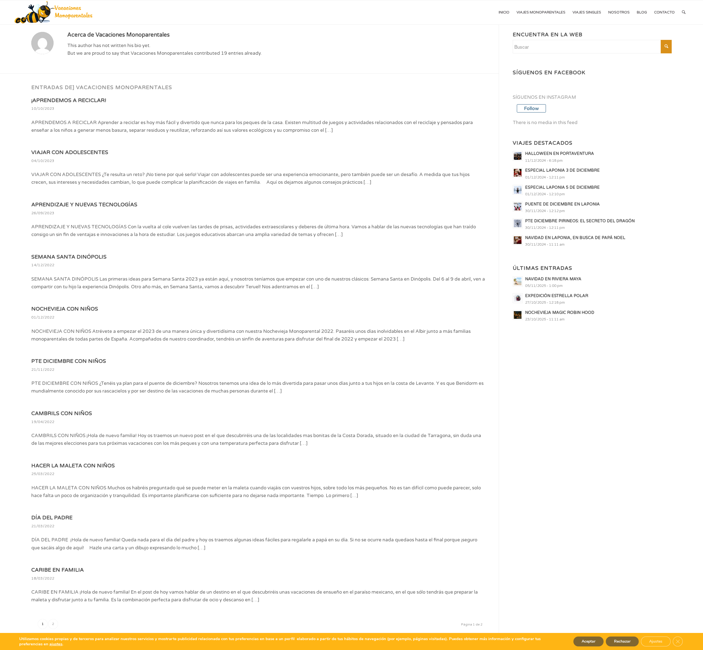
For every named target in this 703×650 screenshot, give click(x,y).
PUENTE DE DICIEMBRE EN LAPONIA (562, 204)
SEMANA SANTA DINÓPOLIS (69, 257)
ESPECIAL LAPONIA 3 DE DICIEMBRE (562, 170)
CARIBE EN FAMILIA (57, 570)
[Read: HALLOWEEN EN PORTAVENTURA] (518, 156)
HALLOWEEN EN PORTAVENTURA (559, 153)
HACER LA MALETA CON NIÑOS (73, 466)
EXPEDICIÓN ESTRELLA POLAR (556, 296)
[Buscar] (683, 12)
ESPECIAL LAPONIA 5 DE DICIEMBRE (562, 187)
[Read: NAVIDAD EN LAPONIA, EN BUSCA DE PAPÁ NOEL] (518, 240)
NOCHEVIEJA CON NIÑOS (64, 309)
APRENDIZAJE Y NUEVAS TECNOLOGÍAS (84, 205)
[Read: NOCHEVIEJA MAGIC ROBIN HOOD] (518, 315)
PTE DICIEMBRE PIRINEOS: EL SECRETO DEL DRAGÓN (580, 221)
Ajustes (655, 641)
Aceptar (588, 641)
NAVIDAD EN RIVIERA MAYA (553, 279)
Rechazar (622, 641)
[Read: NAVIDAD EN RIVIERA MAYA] (518, 281)
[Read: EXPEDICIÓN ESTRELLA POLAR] (518, 298)
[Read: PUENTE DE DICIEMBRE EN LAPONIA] (518, 207)
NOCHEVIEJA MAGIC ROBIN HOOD (559, 312)
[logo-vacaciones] (55, 12)
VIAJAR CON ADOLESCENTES (69, 152)
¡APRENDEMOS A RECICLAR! (68, 100)
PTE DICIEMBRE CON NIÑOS (68, 361)
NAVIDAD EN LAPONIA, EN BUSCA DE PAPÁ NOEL (575, 237)
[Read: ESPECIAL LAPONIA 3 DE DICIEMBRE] (518, 173)
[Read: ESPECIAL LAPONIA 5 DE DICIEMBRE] (518, 190)
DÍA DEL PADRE (51, 518)
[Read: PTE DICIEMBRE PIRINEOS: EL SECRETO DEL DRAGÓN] (518, 223)
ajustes (55, 643)
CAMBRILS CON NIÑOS (61, 413)
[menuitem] (504, 12)
